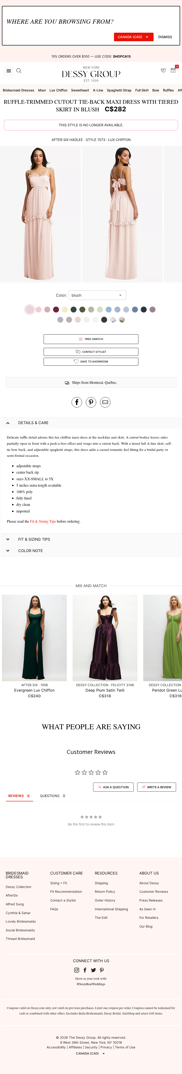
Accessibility (56, 1047)
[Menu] (9, 71)
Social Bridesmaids (20, 930)
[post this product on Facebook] (77, 402)
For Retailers (148, 918)
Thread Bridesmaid (20, 939)
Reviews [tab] (16, 796)
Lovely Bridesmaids (21, 921)
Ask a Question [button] (116, 787)
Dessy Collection (18, 887)
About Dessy (149, 883)
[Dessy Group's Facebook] (86, 970)
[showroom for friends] (163, 71)
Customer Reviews (153, 891)
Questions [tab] (49, 796)
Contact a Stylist (63, 900)
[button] (41, 215)
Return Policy (105, 891)
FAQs (54, 909)
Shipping (101, 883)
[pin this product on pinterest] (91, 402)
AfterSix (12, 895)
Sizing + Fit (58, 883)
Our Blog (145, 926)
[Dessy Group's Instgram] (78, 970)
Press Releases (151, 900)
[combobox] (94, 295)
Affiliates (75, 1047)
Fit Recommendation (66, 891)
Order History (105, 900)
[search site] (19, 71)
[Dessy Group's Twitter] (95, 970)
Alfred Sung (15, 904)
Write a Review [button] (159, 787)
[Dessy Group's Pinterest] (104, 970)
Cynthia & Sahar (18, 913)
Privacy (106, 1047)
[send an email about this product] (105, 402)
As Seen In (147, 909)
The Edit (101, 918)
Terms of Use (125, 1047)
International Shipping (111, 909)
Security (91, 1047)
